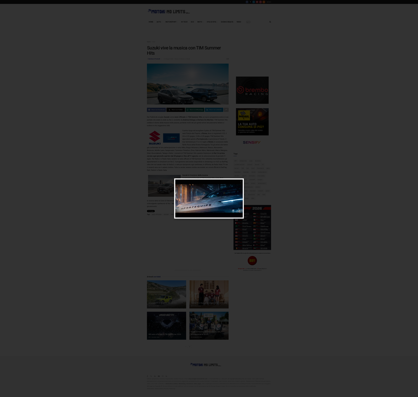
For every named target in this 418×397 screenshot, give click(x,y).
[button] (241, 181)
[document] (209, 198)
